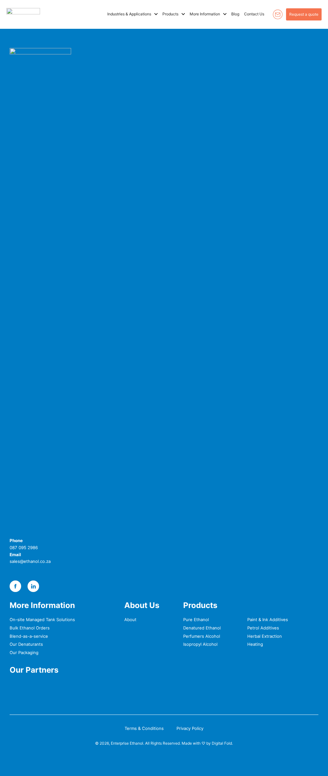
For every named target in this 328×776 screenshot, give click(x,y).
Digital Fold (222, 743)
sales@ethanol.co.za (30, 561)
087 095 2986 (24, 547)
